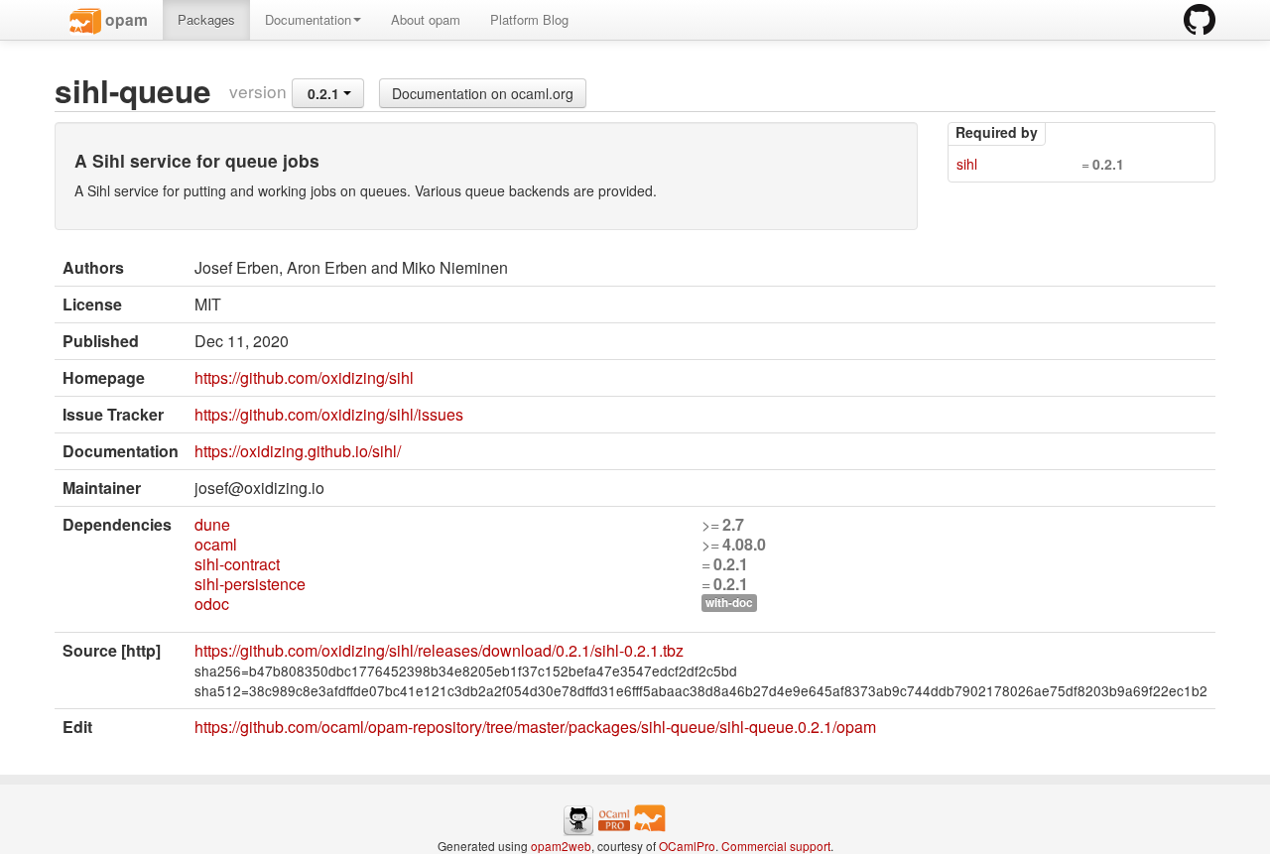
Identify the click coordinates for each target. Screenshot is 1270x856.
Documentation (308, 19)
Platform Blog (529, 19)
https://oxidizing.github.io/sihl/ (297, 450)
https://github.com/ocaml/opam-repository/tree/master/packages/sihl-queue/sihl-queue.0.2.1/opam (535, 726)
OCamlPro (687, 845)
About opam (425, 19)
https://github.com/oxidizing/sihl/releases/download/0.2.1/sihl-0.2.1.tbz (439, 650)
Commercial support (775, 845)
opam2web (561, 845)
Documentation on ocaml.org (482, 93)
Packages (206, 19)
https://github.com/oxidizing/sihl (304, 377)
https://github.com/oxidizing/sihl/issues (328, 414)
